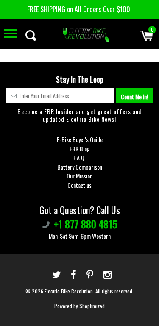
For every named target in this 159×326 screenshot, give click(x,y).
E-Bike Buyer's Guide (80, 139)
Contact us (79, 185)
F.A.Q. (79, 157)
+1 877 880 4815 (85, 224)
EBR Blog (80, 148)
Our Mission (79, 175)
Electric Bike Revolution (69, 291)
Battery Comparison (79, 166)
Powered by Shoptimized (79, 305)
